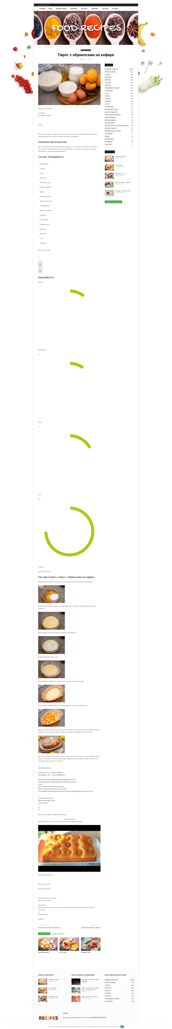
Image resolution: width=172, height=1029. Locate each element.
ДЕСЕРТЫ (84, 8)
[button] (132, 8)
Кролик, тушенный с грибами (90, 996)
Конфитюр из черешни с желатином (49, 927)
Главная (42, 8)
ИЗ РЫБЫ (108, 99)
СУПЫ (50, 8)
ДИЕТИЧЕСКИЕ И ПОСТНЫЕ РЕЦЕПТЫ (117, 126)
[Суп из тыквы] (69, 944)
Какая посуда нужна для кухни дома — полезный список (90, 989)
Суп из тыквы (63, 952)
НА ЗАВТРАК (109, 91)
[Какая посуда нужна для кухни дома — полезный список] (75, 990)
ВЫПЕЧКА (74, 8)
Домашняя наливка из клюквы (91, 927)
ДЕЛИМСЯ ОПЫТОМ (85, 50)
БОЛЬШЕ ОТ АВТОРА (57, 934)
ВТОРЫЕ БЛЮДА (61, 8)
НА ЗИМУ (115, 8)
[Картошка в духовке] (48, 944)
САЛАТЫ (107, 74)
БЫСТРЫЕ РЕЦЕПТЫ (111, 112)
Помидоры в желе (86, 952)
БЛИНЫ (107, 136)
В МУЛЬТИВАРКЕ (110, 120)
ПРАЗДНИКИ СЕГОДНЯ (112, 88)
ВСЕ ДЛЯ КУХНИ (110, 123)
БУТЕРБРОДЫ (109, 107)
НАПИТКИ (94, 8)
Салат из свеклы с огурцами (122, 182)
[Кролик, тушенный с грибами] (75, 999)
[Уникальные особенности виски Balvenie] (75, 981)
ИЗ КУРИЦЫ (109, 134)
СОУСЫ (107, 104)
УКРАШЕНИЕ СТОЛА (111, 109)
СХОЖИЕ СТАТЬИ (44, 934)
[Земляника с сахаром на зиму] (109, 193)
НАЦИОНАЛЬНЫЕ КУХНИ (113, 131)
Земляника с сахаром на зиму (123, 191)
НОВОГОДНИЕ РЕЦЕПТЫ (113, 115)
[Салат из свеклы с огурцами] (109, 184)
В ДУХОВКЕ (108, 144)
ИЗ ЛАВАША (109, 142)
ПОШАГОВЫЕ (109, 139)
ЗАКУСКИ (105, 8)
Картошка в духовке (43, 952)
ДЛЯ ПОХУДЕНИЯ (110, 117)
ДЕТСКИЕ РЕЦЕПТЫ (111, 128)
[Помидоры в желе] (91, 944)
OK (122, 1026)
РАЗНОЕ (107, 96)
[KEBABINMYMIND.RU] (86, 28)
